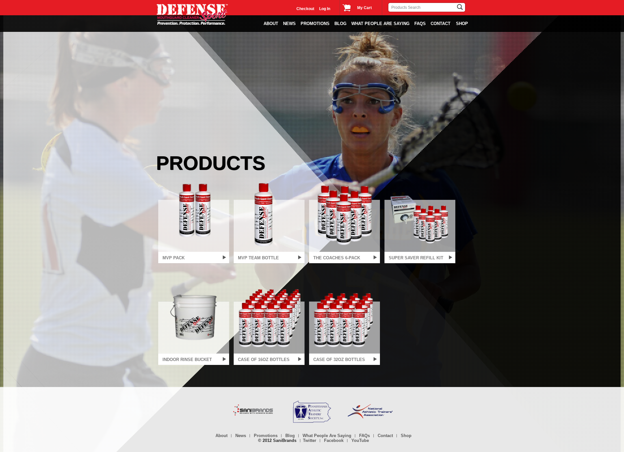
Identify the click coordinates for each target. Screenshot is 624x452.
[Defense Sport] (192, 14)
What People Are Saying (380, 23)
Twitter (309, 440)
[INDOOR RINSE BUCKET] (194, 316)
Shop (406, 435)
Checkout (305, 8)
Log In (324, 8)
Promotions (315, 23)
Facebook (334, 440)
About (271, 23)
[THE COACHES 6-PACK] (344, 215)
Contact (440, 23)
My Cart (364, 8)
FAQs (420, 23)
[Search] (452, 7)
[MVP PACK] (194, 215)
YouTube (360, 440)
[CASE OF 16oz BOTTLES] (269, 316)
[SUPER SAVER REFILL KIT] (420, 215)
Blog (340, 23)
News (240, 435)
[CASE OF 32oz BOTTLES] (344, 316)
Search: (384, 5)
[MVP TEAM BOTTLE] (269, 215)
